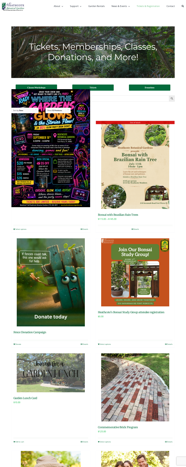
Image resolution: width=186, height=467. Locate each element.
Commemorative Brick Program (118, 427)
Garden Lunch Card (25, 398)
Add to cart (19, 442)
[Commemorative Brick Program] (135, 387)
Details (85, 229)
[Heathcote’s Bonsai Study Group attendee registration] (135, 272)
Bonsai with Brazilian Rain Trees (118, 214)
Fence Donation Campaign (29, 332)
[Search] (184, 6)
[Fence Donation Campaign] (50, 282)
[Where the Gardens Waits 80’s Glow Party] (50, 148)
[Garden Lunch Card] (50, 372)
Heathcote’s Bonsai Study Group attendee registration (131, 312)
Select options (20, 229)
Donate (18, 344)
